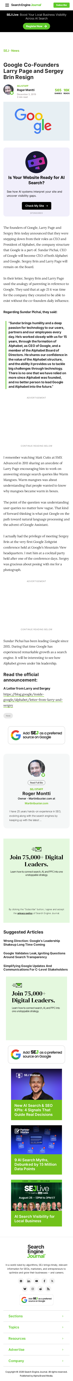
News (8, 716)
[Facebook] (44, 1281)
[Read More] (36, 1139)
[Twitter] (52, 1281)
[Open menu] (7, 5)
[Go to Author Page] (8, 90)
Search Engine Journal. (36, 1371)
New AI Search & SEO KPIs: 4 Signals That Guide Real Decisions (33, 1110)
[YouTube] (36, 1281)
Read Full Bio (36, 782)
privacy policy (25, 913)
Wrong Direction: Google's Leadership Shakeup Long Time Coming (31, 942)
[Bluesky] (25, 1289)
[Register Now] (36, 1084)
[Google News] (21, 1281)
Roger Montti (25, 90)
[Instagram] (33, 1289)
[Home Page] (26, 5)
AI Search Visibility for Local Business (34, 1218)
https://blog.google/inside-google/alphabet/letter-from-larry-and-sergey (33, 699)
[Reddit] (40, 1289)
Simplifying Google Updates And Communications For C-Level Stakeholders (35, 967)
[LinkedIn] (29, 1281)
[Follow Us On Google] (36, 735)
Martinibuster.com (36, 803)
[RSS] (48, 1289)
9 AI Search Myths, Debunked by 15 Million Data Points (35, 1164)
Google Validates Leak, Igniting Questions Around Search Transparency (34, 955)
